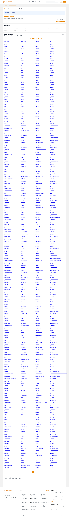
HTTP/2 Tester (24, 501)
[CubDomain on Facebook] (7, 498)
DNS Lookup (23, 506)
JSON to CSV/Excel (33, 501)
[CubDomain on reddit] (7, 500)
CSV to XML (42, 499)
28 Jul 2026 (55, 499)
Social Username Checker (25, 495)
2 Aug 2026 (61, 495)
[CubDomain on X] (9, 498)
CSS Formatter (33, 497)
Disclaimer (26, 515)
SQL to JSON (23, 505)
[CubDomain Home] (7, 2)
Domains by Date (38, 1)
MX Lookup (42, 505)
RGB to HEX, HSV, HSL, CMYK (45, 502)
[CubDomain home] (8, 491)
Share (63, 34)
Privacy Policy (10, 515)
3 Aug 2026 (55, 495)
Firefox (61, 506)
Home (30, 1)
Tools (33, 1)
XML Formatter (43, 495)
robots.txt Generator (34, 498)
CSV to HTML (23, 499)
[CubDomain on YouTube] (11, 498)
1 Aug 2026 (55, 496)
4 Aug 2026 (61, 493)
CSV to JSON (33, 499)
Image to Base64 (43, 494)
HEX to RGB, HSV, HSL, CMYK (35, 502)
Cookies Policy (22, 515)
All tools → (47, 490)
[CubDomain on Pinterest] (13, 498)
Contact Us (30, 515)
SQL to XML (32, 505)
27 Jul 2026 (61, 499)
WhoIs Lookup (33, 494)
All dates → (53, 501)
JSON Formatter (43, 497)
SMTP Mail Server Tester (25, 509)
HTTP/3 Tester (33, 509)
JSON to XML (42, 501)
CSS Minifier (23, 497)
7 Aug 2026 (55, 492)
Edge (57, 506)
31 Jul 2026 (61, 496)
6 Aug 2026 (61, 492)
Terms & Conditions (16, 515)
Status (34, 515)
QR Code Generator (24, 498)
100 (38, 38)
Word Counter (24, 494)
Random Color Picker (25, 502)
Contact (43, 1)
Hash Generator (33, 495)
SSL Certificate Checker (44, 498)
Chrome (55, 506)
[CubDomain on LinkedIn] (16, 498)
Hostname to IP (33, 506)
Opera (64, 506)
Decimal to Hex (43, 506)
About (7, 515)
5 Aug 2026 (55, 493)
